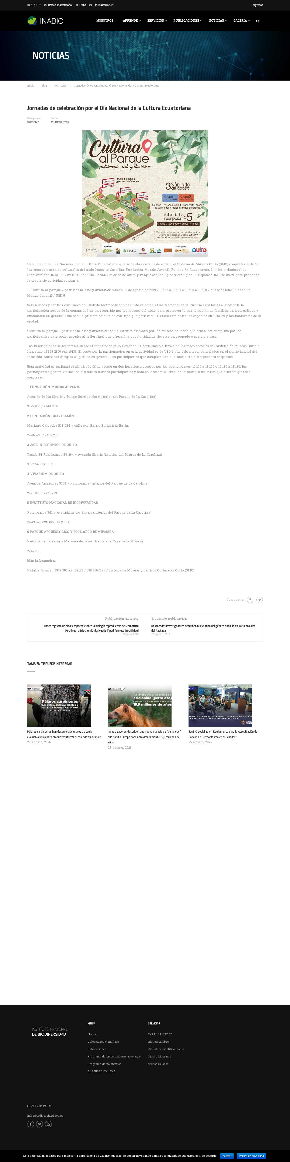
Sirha (83, 5)
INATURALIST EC (160, 1034)
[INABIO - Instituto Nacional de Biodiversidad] (59, 23)
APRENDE (130, 21)
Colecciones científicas (103, 1042)
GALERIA (240, 21)
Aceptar (226, 1156)
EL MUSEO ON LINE (101, 1072)
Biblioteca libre (158, 1042)
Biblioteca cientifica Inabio (166, 1049)
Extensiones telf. (103, 5)
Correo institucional (60, 5)
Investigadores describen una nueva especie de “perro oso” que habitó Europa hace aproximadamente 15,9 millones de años (144, 737)
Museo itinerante (159, 1057)
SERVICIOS (155, 21)
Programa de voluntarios (104, 1064)
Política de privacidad (251, 1156)
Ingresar (257, 5)
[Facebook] (250, 600)
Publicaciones (97, 1049)
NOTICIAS (216, 21)
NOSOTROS (104, 21)
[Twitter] (259, 600)
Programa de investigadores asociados (114, 1057)
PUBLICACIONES (186, 21)
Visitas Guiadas (158, 1064)
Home (92, 1034)
